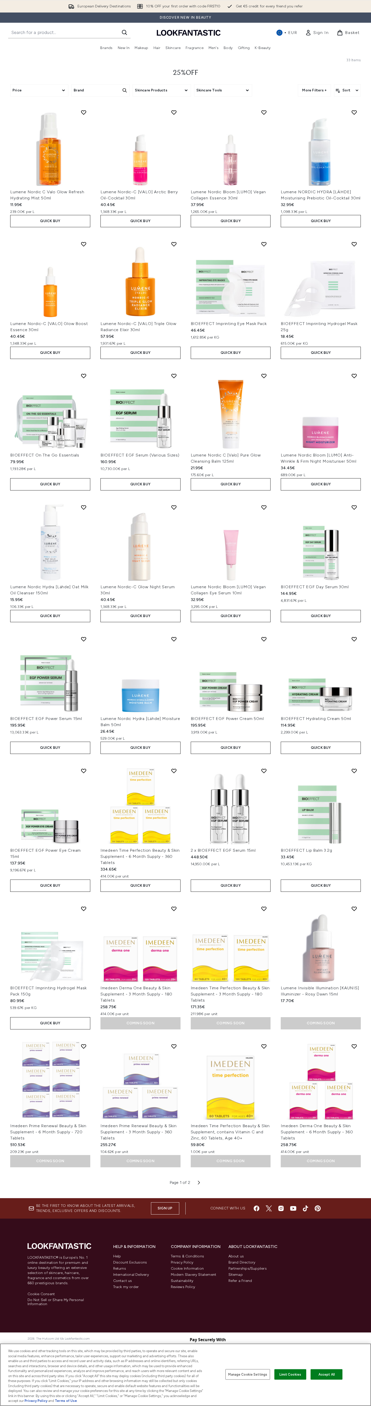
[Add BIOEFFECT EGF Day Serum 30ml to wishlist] (354, 507)
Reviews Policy (183, 1287)
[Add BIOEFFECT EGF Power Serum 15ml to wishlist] (84, 639)
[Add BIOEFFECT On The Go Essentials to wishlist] (84, 376)
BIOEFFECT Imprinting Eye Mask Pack (229, 323)
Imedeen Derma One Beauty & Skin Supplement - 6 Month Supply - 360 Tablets (317, 1131)
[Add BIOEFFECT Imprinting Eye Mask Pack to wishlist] (264, 244)
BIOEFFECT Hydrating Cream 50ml (316, 718)
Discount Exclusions (130, 1262)
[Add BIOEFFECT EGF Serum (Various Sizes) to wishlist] (174, 376)
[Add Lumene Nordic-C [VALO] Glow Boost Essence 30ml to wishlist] (84, 244)
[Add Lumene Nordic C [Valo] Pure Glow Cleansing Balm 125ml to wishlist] (264, 376)
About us (236, 1256)
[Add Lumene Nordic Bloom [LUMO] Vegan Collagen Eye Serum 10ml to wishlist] (264, 507)
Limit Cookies (290, 1374)
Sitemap (235, 1274)
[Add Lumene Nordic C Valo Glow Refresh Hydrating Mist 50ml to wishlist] (84, 112)
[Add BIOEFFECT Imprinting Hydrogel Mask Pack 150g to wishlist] (84, 909)
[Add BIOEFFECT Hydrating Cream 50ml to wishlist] (354, 639)
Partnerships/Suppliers (247, 1268)
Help (117, 1256)
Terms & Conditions (187, 1256)
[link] (317, 33)
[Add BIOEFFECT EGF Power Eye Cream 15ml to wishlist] (84, 771)
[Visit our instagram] (281, 1208)
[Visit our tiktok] (305, 1208)
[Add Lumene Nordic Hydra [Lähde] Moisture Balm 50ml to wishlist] (174, 639)
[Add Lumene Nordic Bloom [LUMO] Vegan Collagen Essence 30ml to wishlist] (264, 112)
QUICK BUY (50, 221)
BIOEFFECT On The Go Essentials (44, 455)
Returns (119, 1268)
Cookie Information (187, 1268)
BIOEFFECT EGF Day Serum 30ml (315, 586)
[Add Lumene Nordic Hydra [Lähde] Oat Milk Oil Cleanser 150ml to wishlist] (84, 507)
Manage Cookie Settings (247, 1374)
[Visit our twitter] (269, 1208)
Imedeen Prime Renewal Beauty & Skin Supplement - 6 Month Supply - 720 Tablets (48, 1131)
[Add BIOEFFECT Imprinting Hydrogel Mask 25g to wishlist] (354, 244)
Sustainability (182, 1281)
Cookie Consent (41, 1294)
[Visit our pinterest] (318, 1208)
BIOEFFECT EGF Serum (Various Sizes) (140, 455)
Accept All (326, 1374)
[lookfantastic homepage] (189, 32)
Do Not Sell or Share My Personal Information (56, 1302)
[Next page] (198, 1182)
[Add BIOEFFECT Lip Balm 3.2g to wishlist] (354, 771)
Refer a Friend (240, 1281)
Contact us (122, 1281)
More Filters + (314, 90)
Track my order (126, 1287)
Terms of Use (66, 1401)
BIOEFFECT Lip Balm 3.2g (306, 850)
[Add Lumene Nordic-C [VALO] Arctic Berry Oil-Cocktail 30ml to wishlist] (174, 112)
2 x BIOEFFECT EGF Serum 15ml (223, 850)
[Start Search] (124, 32)
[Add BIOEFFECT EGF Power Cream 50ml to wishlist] (264, 639)
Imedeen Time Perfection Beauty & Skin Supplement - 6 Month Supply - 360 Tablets (140, 856)
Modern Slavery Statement (193, 1274)
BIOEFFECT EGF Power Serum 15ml (46, 718)
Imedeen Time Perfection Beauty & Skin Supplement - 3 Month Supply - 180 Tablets (230, 994)
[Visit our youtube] (293, 1208)
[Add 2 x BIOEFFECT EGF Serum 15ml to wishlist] (264, 771)
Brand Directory (241, 1262)
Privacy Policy (182, 1262)
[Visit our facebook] (256, 1208)
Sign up (165, 1208)
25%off (185, 73)
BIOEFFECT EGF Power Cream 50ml (227, 718)
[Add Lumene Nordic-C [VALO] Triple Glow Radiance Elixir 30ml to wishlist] (174, 244)
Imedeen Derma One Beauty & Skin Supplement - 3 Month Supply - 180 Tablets (136, 994)
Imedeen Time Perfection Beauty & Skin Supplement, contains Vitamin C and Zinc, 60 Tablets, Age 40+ (230, 1131)
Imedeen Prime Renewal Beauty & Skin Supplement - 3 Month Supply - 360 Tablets (138, 1131)
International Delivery (131, 1274)
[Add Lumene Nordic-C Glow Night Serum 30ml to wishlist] (174, 507)
